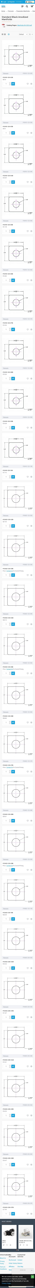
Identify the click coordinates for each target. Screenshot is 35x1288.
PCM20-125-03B (8, 568)
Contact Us (9, 571)
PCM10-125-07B (8, 323)
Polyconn (11, 11)
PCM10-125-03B (8, 126)
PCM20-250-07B (8, 1207)
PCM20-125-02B (8, 519)
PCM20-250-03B (8, 1011)
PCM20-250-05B (8, 1109)
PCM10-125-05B (8, 225)
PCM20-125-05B (8, 667)
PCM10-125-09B (8, 421)
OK (32, 1276)
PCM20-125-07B (8, 765)
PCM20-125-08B (8, 814)
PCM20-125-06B (8, 716)
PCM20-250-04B (8, 1060)
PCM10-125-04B (8, 175)
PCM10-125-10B (8, 470)
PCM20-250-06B (8, 1158)
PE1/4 (4, 1240)
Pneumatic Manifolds (23, 11)
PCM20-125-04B (8, 618)
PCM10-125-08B (8, 372)
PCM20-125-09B (8, 863)
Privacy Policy (6, 1283)
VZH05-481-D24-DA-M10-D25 (25, 1240)
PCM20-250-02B (8, 962)
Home (3, 11)
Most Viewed (6, 1221)
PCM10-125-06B (8, 274)
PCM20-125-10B (8, 912)
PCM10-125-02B (8, 77)
